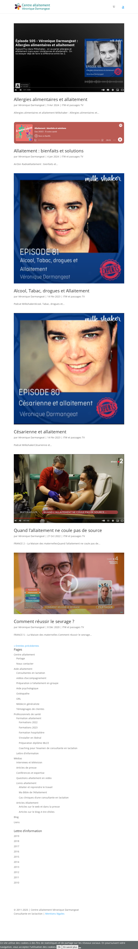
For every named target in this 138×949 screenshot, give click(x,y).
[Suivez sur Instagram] (101, 923)
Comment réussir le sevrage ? (44, 621)
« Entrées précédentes (26, 645)
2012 (16, 872)
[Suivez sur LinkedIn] (108, 923)
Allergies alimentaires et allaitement (50, 99)
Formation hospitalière (31, 732)
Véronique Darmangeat (31, 105)
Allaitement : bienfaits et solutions (48, 151)
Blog (16, 817)
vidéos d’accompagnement (31, 678)
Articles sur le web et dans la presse (39, 806)
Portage (20, 658)
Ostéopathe (22, 693)
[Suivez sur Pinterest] (114, 923)
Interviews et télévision (29, 762)
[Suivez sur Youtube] (121, 923)
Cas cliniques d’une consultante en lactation (44, 797)
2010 (16, 882)
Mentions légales (54, 913)
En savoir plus (70, 946)
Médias (18, 758)
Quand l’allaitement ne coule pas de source (58, 530)
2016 (16, 851)
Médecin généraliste (27, 704)
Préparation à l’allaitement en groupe (37, 683)
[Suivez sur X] (94, 923)
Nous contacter (24, 663)
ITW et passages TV (72, 105)
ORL (18, 698)
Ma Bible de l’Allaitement (33, 792)
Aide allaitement (23, 668)
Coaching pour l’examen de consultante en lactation (48, 748)
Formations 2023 (28, 727)
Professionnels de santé (27, 714)
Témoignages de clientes (30, 709)
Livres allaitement (26, 783)
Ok (59, 946)
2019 (16, 836)
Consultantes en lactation (30, 672)
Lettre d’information (27, 753)
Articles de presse (26, 767)
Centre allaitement (24, 654)
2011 (16, 877)
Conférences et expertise (30, 772)
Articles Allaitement (27, 802)
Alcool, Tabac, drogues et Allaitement (51, 291)
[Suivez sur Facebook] (88, 923)
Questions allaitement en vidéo (33, 778)
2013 (16, 867)
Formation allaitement (28, 718)
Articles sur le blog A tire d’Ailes (37, 811)
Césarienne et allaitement (40, 432)
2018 (16, 841)
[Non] (79, 947)
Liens (17, 822)
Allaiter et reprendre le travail (36, 787)
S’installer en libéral (30, 737)
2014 (16, 861)
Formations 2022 (28, 722)
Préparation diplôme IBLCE (34, 743)
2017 (16, 846)
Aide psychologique (27, 688)
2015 (16, 856)
